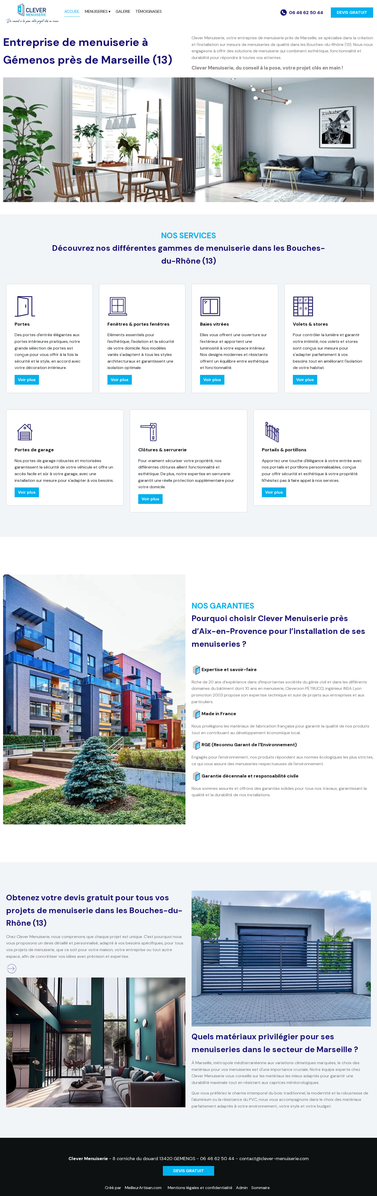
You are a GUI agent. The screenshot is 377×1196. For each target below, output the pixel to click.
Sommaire (260, 1187)
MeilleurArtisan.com (143, 1187)
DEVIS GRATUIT (352, 12)
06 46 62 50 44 (217, 1158)
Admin (242, 1187)
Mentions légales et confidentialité (200, 1187)
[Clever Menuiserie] (32, 13)
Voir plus (27, 379)
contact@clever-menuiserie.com (274, 1158)
